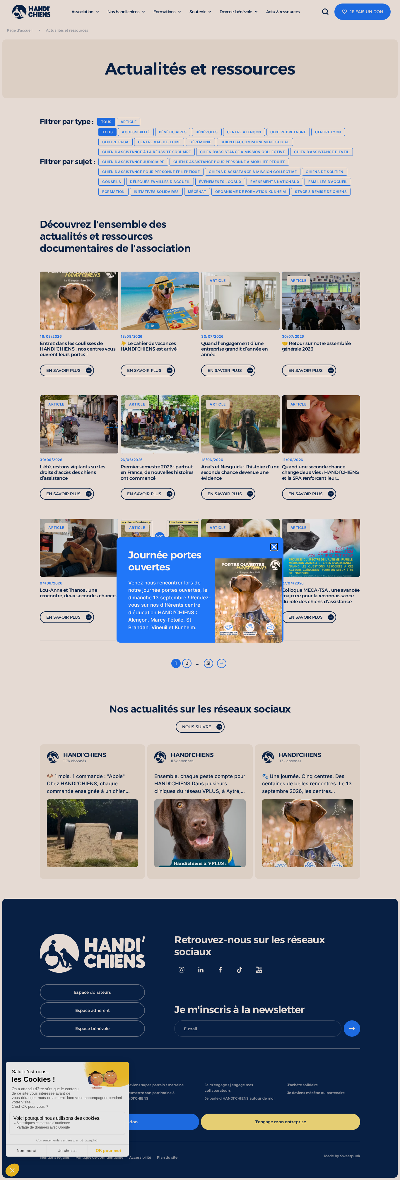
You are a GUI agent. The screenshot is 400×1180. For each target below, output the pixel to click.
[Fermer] (274, 546)
